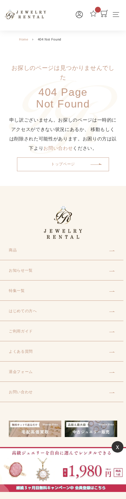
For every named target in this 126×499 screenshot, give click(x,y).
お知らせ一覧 (21, 270)
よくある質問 (21, 351)
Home (23, 39)
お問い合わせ (58, 148)
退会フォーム (21, 371)
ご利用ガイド (21, 331)
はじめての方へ (23, 311)
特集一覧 (17, 290)
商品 (13, 250)
